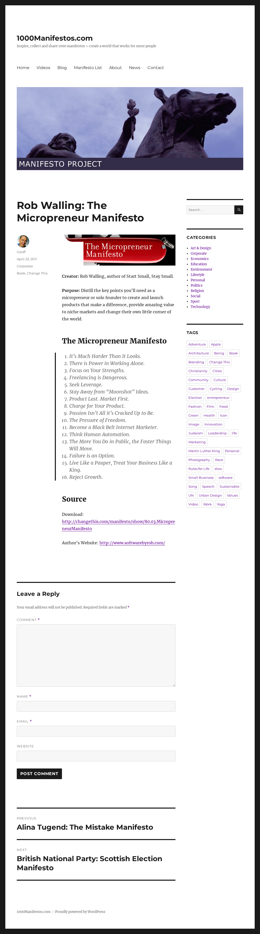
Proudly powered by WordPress (80, 912)
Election (195, 398)
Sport (195, 301)
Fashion (195, 406)
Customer (196, 389)
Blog (62, 67)
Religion (197, 291)
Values (232, 495)
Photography (199, 460)
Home (23, 67)
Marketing (197, 442)
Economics (200, 259)
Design (233, 389)
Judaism (195, 433)
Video (193, 504)
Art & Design (201, 248)
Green (193, 415)
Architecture (198, 353)
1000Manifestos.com (55, 38)
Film (210, 406)
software (226, 478)
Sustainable (229, 486)
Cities (217, 371)
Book (21, 273)
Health (209, 415)
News (134, 67)
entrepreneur (218, 398)
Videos (43, 67)
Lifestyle (197, 275)
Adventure (197, 344)
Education (199, 264)
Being (219, 353)
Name (24, 696)
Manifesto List (88, 67)
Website (25, 746)
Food (223, 406)
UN (191, 495)
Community (198, 380)
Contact (156, 67)
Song (192, 486)
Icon (223, 415)
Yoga (221, 504)
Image (193, 424)
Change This (37, 273)
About (115, 67)
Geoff (21, 252)
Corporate (25, 266)
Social (195, 296)
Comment (28, 620)
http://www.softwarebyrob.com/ (132, 542)
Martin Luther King (204, 451)
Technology (200, 307)
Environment (201, 269)
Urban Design (210, 495)
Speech (208, 486)
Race (219, 460)
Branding (196, 362)
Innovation (213, 424)
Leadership (217, 433)
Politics (197, 285)
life (234, 433)
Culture (220, 380)
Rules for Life (198, 469)
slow (218, 469)
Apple (216, 344)
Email (24, 721)
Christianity (197, 371)
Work (207, 504)
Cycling (216, 389)
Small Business (201, 478)
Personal (198, 280)
